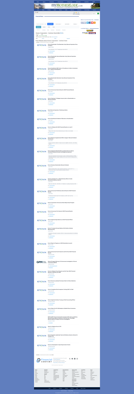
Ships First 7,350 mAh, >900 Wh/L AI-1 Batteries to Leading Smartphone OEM (62, 183)
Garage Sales (83, 377)
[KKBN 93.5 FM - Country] (92, 32)
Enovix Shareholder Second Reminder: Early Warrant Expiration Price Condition (62, 57)
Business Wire (51, 267)
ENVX (61, 33)
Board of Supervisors (93, 375)
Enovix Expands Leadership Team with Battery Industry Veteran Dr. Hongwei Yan (63, 335)
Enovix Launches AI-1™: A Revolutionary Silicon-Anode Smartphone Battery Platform (60, 179)
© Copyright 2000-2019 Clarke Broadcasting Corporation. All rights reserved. (67, 392)
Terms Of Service (62, 362)
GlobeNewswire (51, 64)
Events (64, 377)
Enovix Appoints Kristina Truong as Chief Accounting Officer (61, 299)
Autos (82, 373)
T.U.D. (91, 376)
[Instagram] (77, 360)
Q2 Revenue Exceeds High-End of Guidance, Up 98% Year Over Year (61, 195)
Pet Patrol (55, 378)
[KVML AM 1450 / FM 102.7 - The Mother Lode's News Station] (90, 30)
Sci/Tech (36, 380)
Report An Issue (83, 388)
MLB (45, 376)
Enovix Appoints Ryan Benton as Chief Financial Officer (60, 219)
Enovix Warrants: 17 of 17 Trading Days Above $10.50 (58, 49)
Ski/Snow (45, 373)
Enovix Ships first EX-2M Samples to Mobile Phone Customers (62, 308)
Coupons (91, 378)
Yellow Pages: (92, 379)
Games (64, 374)
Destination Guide (56, 376)
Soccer (45, 379)
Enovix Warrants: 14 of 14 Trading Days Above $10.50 (58, 61)
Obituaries (79, 9)
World (55, 9)
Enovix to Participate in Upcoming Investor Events (59, 344)
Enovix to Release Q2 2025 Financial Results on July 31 (60, 127)
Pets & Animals (83, 378)
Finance (73, 382)
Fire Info (55, 379)
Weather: (46, 369)
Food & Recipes (65, 375)
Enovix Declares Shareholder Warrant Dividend (58, 165)
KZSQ (63, 379)
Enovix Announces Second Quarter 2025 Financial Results (61, 89)
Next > (52, 42)
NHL (45, 378)
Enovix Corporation (52, 84)
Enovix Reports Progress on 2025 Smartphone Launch (60, 243)
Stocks (44, 27)
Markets (38, 27)
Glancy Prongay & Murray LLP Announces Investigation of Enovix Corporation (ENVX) (62, 262)
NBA (45, 377)
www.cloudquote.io (57, 359)
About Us (54, 388)
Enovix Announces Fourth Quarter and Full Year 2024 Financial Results (62, 252)
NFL (44, 375)
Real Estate (78, 1)
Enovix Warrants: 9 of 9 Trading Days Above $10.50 (58, 82)
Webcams (72, 9)
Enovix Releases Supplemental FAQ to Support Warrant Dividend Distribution (62, 138)
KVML (63, 378)
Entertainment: (66, 369)
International (58, 29)
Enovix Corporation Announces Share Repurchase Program (61, 202)
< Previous (37, 42)
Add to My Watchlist (54, 36)
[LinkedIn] (75, 360)
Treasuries (64, 29)
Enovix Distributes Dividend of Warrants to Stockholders (60, 118)
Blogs (54, 374)
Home (49, 388)
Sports (44, 1)
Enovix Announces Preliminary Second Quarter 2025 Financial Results (62, 191)
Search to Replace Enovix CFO (54, 326)
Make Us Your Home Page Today (87, 19)
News (38, 1)
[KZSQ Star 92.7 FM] (84, 32)
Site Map (66, 388)
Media (94, 1)
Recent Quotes (58, 24)
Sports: (45, 374)
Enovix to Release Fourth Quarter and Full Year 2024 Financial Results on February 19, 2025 (61, 272)
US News (49, 9)
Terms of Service (64, 390)
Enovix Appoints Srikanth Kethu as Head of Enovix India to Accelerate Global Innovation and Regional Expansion (61, 151)
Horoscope (64, 373)
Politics (36, 377)
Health (55, 373)
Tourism (94, 9)
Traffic (66, 9)
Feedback (60, 388)
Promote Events (83, 375)
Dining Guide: (74, 369)
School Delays (86, 9)
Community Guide (56, 375)
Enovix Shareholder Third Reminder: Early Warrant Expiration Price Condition (62, 45)
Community (51, 1)
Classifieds (86, 1)
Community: (56, 369)
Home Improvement (75, 383)
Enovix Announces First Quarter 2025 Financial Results (60, 211)
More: (91, 369)
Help (77, 388)
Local (38, 9)
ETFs (49, 27)
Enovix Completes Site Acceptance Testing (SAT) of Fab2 (60, 289)
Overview (43, 29)
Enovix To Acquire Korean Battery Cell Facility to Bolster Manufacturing (60, 229)
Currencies (52, 29)
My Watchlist (67, 24)
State (43, 9)
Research (68, 38)
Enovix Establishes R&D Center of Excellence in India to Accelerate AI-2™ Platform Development (63, 69)
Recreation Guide (56, 377)
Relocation (73, 384)
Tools (54, 27)
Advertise (72, 388)
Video (91, 374)
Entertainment (60, 1)
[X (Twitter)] (70, 360)
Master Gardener (74, 385)
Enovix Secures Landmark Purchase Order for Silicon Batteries (62, 280)
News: (36, 369)
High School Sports (47, 382)
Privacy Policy (55, 362)
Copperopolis (74, 378)
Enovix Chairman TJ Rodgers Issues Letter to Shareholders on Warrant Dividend (61, 99)
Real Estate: (74, 379)
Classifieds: (83, 369)
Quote (43, 38)
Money (60, 9)
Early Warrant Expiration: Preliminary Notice (57, 110)
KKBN (63, 380)
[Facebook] (72, 360)
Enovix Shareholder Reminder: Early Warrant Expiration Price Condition (61, 78)
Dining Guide (69, 1)
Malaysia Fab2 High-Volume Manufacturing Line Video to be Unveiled (61, 130)
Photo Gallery (92, 377)
